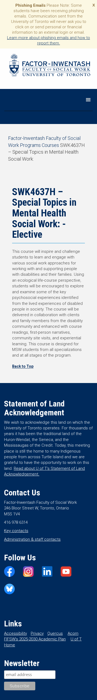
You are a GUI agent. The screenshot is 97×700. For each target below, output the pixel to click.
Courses (50, 145)
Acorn (73, 633)
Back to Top (22, 366)
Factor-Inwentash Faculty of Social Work (49, 66)
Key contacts (16, 530)
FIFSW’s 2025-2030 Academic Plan (35, 639)
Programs (30, 145)
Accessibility (15, 633)
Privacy (37, 633)
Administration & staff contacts (32, 539)
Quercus (55, 633)
